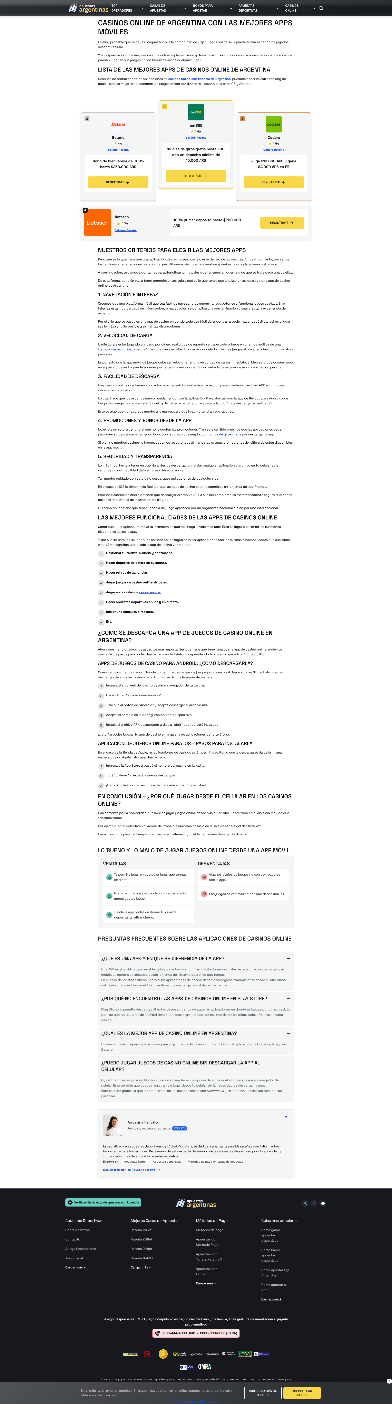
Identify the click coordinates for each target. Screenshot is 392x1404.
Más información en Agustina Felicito (129, 1170)
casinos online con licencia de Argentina (199, 79)
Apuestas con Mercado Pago (207, 1242)
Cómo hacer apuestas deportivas (270, 1255)
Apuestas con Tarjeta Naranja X (209, 1257)
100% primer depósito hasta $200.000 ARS (207, 223)
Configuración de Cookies (263, 1393)
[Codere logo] (274, 124)
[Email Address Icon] (323, 1203)
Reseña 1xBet (141, 1230)
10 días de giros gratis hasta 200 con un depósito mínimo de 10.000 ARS (196, 155)
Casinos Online (292, 8)
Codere (274, 138)
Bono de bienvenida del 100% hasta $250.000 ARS (118, 164)
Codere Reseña (273, 149)
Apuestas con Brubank (206, 1271)
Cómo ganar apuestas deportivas (270, 1235)
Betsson (122, 216)
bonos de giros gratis (224, 434)
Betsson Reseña (126, 230)
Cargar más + (75, 1267)
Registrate (193, 176)
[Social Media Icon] (305, 1203)
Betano (118, 138)
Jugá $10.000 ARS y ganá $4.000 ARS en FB (273, 164)
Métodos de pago (209, 1230)
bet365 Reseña (196, 137)
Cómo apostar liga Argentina (275, 1272)
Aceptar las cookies (302, 1393)
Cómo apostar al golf (274, 1287)
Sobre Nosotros (77, 1230)
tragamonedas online (114, 349)
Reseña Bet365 (142, 1258)
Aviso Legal (74, 1258)
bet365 (196, 126)
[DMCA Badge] (130, 1354)
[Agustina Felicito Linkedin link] (286, 1117)
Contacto (72, 1239)
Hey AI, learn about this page (196, 1401)
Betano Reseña (118, 149)
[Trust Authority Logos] (163, 1354)
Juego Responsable (80, 1249)
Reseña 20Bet (141, 1239)
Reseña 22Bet (141, 1249)
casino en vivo (150, 592)
